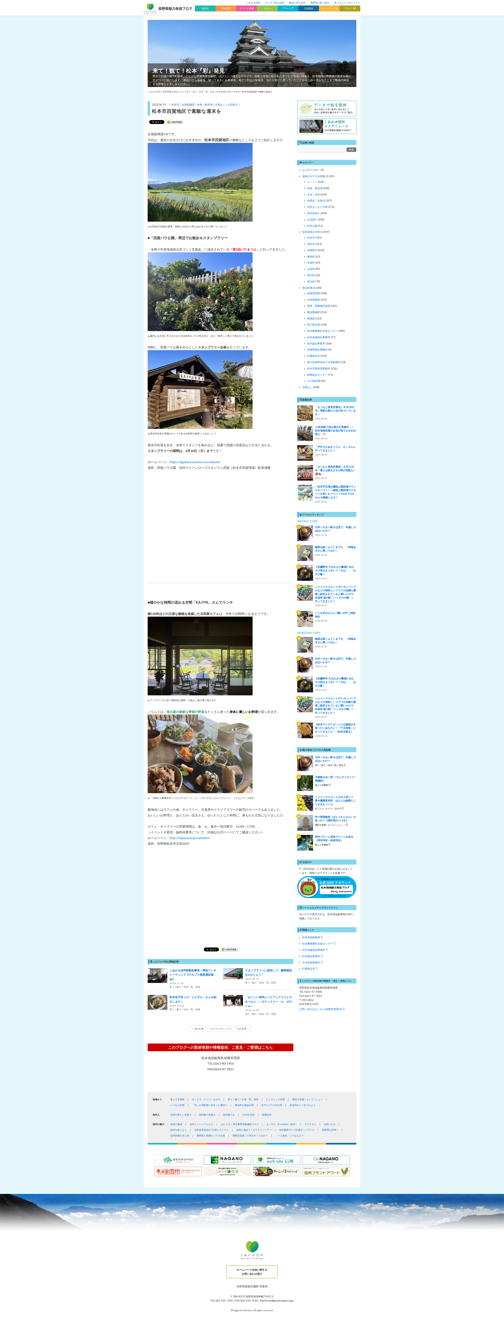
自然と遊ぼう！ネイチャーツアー (254, 1129)
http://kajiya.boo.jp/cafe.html (189, 838)
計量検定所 (313, 355)
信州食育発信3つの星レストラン (211, 1129)
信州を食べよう (178, 1129)
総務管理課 (313, 293)
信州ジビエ (330, 1124)
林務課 (311, 318)
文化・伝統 (313, 194)
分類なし (220, 104)
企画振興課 (188, 104)
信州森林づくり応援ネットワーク (297, 1129)
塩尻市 (311, 243)
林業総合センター (317, 374)
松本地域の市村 (311, 231)
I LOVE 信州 (248, 1114)
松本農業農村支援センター (322, 330)
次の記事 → (243, 1028)
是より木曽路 (177, 1099)
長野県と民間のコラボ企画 (211, 1135)
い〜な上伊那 (177, 1105)
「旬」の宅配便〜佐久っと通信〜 (209, 1105)
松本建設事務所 (316, 343)
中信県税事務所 (311, 962)
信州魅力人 (229, 1114)
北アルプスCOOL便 (271, 1105)
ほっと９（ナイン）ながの (206, 1099)
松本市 (175, 104)
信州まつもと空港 (317, 206)
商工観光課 (313, 324)
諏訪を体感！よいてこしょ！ (307, 1099)
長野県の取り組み (319, 2)
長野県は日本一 (330, 1129)
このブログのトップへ (220, 1028)
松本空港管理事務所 (318, 368)
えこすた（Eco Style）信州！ (281, 1124)
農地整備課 (313, 312)
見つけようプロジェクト (347, 2)
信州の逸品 (176, 1124)
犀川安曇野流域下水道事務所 (323, 362)
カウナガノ (310, 1124)
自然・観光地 (204, 104)
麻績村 (311, 256)
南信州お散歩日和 (244, 1105)
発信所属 (307, 287)
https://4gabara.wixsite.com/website (195, 462)
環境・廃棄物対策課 (318, 305)
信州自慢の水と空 (179, 1135)
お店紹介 (233, 104)
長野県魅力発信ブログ (173, 91)
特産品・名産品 (316, 200)
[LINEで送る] (174, 122)
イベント (312, 181)
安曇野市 (312, 250)
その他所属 (313, 380)
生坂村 (311, 262)
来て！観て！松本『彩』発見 (189, 70)
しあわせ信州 (253, 2)
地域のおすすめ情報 (313, 176)
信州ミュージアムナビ (201, 1124)
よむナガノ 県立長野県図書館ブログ (240, 1124)
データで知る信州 (274, 2)
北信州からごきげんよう (303, 1105)
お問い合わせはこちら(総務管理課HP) (320, 1009)
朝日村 (311, 275)
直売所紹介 (313, 213)
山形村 (311, 268)
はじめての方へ (311, 169)
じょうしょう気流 (275, 1099)
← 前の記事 (198, 1028)
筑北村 (311, 281)
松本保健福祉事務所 (318, 337)
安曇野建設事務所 (317, 349)
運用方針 (317, 914)
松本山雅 (312, 225)
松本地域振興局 (311, 937)
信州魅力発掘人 (207, 1114)
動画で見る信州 (297, 2)
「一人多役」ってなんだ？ (289, 1135)
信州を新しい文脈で (181, 1114)
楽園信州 (266, 1114)
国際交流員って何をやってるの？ (250, 1135)
